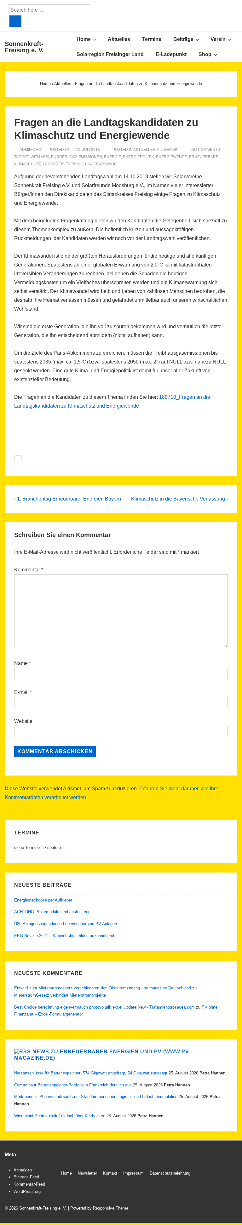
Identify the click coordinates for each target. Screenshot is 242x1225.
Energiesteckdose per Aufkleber (43, 900)
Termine (151, 39)
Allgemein (168, 149)
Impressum (133, 1173)
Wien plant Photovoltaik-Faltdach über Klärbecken (59, 1115)
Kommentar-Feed (29, 1184)
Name (21, 663)
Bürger (59, 157)
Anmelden (23, 1170)
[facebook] (215, 1174)
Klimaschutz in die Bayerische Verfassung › (179, 498)
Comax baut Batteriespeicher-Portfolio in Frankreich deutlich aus (73, 1085)
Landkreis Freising (63, 164)
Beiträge (183, 39)
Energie (112, 157)
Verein (218, 39)
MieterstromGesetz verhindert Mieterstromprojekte (60, 995)
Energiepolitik (138, 157)
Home (84, 39)
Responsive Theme (110, 1208)
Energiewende (171, 157)
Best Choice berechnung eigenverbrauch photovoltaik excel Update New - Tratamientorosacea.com (104, 1007)
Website (23, 721)
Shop (205, 54)
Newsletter (87, 1173)
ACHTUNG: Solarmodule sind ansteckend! (53, 911)
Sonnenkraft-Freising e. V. (24, 47)
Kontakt (110, 1173)
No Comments (205, 149)
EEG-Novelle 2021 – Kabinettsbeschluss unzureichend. (64, 935)
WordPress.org (27, 1191)
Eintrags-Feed (26, 1177)
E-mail (21, 692)
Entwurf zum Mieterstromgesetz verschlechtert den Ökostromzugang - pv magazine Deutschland (102, 988)
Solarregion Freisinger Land (110, 54)
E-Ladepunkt (171, 54)
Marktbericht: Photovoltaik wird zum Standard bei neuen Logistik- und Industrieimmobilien (95, 1096)
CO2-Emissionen (85, 157)
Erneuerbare (203, 157)
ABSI (45, 157)
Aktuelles (119, 39)
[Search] (15, 21)
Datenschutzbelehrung (170, 1173)
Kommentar (28, 569)
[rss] (229, 1174)
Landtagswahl (100, 164)
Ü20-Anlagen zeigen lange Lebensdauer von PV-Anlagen (65, 923)
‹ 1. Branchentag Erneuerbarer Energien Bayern (67, 498)
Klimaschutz (27, 164)
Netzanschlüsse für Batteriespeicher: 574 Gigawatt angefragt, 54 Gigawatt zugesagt (90, 1073)
